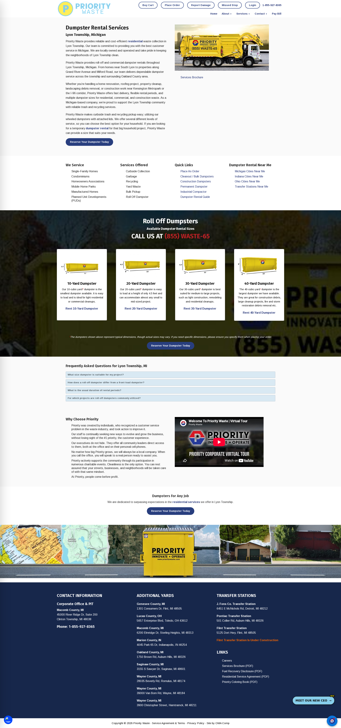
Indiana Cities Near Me (249, 176)
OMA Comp (222, 723)
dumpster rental (97, 128)
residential (135, 41)
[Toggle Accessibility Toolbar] (8, 719)
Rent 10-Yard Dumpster (82, 308)
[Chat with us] (332, 721)
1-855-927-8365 (82, 626)
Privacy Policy (195, 723)
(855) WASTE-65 (187, 236)
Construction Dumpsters (195, 181)
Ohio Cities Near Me (247, 181)
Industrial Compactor (193, 191)
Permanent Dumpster (193, 186)
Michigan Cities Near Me (250, 171)
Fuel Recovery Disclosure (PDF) (242, 671)
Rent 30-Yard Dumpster (200, 308)
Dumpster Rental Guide (195, 196)
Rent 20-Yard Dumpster (141, 308)
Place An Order (189, 171)
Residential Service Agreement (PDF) (245, 676)
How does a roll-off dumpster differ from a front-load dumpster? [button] (106, 382)
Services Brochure (191, 77)
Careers (227, 660)
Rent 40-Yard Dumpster (259, 312)
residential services (186, 502)
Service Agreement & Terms (168, 723)
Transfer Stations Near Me (251, 186)
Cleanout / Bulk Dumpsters (197, 176)
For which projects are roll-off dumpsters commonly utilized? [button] (104, 398)
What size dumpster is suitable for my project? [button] (96, 374)
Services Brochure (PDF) (237, 665)
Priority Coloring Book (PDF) (239, 681)
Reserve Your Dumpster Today (89, 141)
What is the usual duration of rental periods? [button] (94, 390)
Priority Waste (84, 8)
